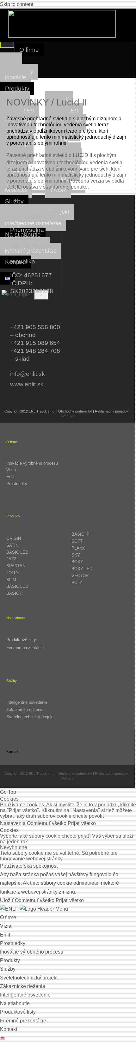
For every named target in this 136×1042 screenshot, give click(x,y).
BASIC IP (80, 534)
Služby (14, 201)
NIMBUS (16, 190)
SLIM (11, 579)
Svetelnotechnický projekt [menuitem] (29, 977)
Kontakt (12, 752)
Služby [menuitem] (7, 969)
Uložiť (7, 900)
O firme (29, 49)
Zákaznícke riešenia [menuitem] (22, 986)
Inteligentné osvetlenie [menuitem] (25, 994)
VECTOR (80, 575)
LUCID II (82, 155)
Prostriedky (16, 483)
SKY (75, 555)
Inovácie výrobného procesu (32, 463)
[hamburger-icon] (7, 45)
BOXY (77, 561)
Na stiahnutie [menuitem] (15, 1003)
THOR (58, 190)
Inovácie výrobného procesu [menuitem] (31, 952)
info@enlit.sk (27, 373)
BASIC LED (17, 552)
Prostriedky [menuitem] (12, 943)
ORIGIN (13, 538)
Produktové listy (21, 639)
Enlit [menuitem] (5, 934)
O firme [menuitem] (8, 917)
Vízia (11, 469)
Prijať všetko (82, 823)
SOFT (77, 541)
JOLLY (12, 572)
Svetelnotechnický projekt (30, 716)
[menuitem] (2, 1037)
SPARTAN (15, 565)
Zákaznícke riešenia (24, 709)
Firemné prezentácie (25, 647)
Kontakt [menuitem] (8, 1029)
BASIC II (14, 593)
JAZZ (11, 559)
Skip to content (16, 4)
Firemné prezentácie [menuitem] (23, 1020)
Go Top (8, 792)
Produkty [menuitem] (10, 960)
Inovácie (15, 77)
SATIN (12, 545)
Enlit (10, 476)
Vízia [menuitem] (5, 926)
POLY (76, 582)
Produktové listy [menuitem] (18, 1012)
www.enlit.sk (27, 384)
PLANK (78, 548)
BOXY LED (81, 568)
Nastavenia (13, 823)
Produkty (17, 88)
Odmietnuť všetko (47, 823)
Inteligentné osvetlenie (33, 223)
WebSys (67, 416)
